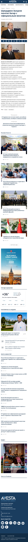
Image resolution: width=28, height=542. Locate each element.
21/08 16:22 (6, 186)
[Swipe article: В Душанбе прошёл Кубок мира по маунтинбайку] (14, 458)
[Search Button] (26, 1)
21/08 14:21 (4, 378)
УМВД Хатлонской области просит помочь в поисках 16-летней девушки (13, 407)
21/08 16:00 (6, 214)
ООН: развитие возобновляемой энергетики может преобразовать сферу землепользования (13, 422)
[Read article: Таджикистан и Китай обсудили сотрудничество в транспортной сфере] (14, 227)
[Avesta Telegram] (2, 527)
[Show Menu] (1, 1)
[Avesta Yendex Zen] (23, 523)
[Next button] (26, 458)
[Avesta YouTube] (2, 522)
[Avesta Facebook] (6, 522)
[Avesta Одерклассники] (6, 527)
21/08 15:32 (4, 385)
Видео (6, 463)
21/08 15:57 (6, 240)
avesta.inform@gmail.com (6, 516)
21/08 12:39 (4, 410)
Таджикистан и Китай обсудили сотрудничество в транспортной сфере (13, 237)
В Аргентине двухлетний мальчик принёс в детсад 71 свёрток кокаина (13, 430)
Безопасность (20, 4)
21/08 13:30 (4, 434)
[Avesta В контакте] (14, 522)
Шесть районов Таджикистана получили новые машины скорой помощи (15, 347)
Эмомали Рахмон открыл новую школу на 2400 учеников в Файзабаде (14, 374)
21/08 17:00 (6, 159)
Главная (3, 8)
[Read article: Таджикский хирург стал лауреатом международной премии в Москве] (14, 321)
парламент (11, 109)
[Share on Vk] (14, 41)
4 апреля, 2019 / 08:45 (6, 19)
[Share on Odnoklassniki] (19, 41)
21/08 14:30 (4, 426)
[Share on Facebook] (3, 41)
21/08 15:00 (4, 417)
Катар (6, 109)
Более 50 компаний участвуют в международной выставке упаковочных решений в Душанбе (13, 210)
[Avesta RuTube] (18, 523)
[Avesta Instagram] (10, 522)
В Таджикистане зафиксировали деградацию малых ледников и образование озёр (13, 414)
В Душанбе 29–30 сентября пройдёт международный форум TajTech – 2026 (11, 382)
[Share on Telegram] (8, 41)
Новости (8, 8)
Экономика (11, 4)
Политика (3, 4)
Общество (5, 179)
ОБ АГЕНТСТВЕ (10, 536)
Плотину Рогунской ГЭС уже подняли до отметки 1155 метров (15, 341)
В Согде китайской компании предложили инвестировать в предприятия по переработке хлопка (12, 155)
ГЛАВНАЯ (3, 536)
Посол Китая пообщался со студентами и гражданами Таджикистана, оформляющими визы (14, 183)
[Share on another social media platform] (24, 41)
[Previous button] (2, 458)
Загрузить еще (14, 244)
